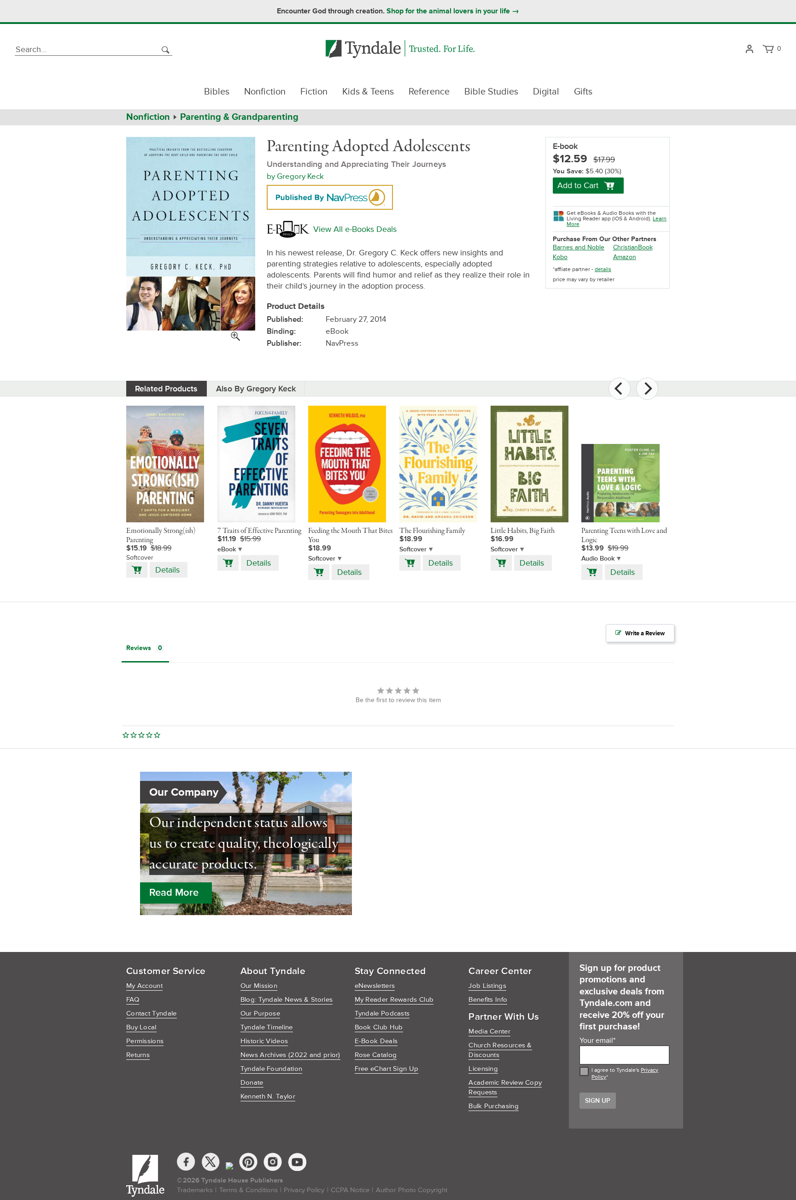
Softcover (321, 558)
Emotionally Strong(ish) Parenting (161, 535)
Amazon (624, 257)
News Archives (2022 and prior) (290, 1055)
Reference (429, 91)
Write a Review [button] (645, 633)
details (603, 269)
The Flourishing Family (432, 531)
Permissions (145, 1041)
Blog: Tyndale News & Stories (286, 999)
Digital (546, 91)
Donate (251, 1082)
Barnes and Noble (578, 247)
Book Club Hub (379, 1027)
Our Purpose (260, 1013)
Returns (138, 1055)
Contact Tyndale (151, 1013)
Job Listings (487, 985)
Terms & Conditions (248, 1190)
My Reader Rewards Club (394, 999)
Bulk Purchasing (493, 1106)
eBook (226, 549)
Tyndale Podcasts (382, 1013)
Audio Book (598, 558)
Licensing (483, 1068)
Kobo (560, 257)
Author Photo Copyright (411, 1190)
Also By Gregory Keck (256, 389)
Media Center (489, 1031)
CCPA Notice (350, 1190)
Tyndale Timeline (266, 1027)
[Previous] (620, 389)
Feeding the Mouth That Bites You (350, 535)
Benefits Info (487, 999)
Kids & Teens (368, 91)
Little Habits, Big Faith (523, 531)
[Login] (749, 49)
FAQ (132, 999)
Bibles (216, 91)
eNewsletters (375, 985)
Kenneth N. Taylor (267, 1096)
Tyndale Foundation (271, 1068)
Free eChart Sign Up (387, 1068)
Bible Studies (491, 91)
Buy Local (141, 1027)
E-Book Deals (376, 1041)
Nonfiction (265, 91)
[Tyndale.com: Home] (400, 49)
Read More (174, 893)
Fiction (314, 91)
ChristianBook (633, 247)
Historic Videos (264, 1041)
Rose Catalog (376, 1055)
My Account (144, 985)
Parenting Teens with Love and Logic (624, 535)
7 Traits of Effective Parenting (259, 531)
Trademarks (195, 1190)
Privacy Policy (304, 1190)
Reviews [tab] (138, 648)
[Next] (647, 389)
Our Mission (258, 985)
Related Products (166, 389)
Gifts (583, 91)
